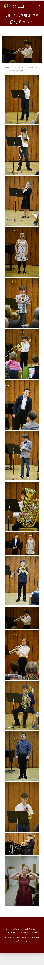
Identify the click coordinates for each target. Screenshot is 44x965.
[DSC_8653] (22, 733)
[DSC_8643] (22, 534)
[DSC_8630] (22, 127)
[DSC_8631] (22, 178)
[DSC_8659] (22, 858)
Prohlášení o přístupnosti (24, 937)
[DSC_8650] (22, 682)
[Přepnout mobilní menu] (40, 6)
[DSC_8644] (22, 557)
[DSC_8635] (22, 229)
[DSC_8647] (22, 608)
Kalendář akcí (10, 932)
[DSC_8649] (22, 631)
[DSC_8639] (22, 381)
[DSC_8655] (22, 784)
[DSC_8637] (22, 330)
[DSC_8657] (22, 835)
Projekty (35, 932)
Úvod (7, 929)
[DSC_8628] (22, 76)
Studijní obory (29, 929)
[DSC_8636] (22, 279)
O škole (16, 929)
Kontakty (24, 932)
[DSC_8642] (22, 483)
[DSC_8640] (22, 432)
